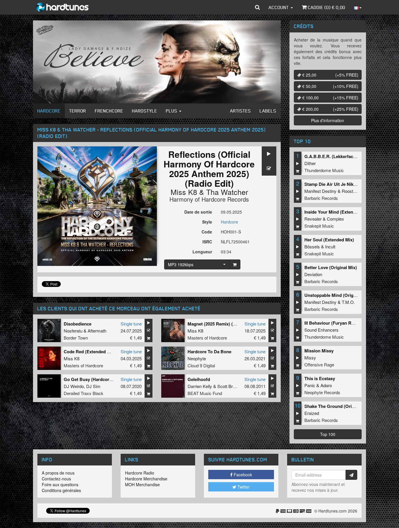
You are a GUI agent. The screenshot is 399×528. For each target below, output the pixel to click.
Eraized (311, 413)
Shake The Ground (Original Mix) (338, 406)
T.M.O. (348, 302)
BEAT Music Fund (205, 393)
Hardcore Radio (139, 473)
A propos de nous (58, 473)
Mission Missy (319, 350)
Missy (310, 357)
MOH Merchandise (142, 484)
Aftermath (97, 331)
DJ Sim (93, 386)
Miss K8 (184, 191)
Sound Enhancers (321, 330)
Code (207, 232)
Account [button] (279, 7)
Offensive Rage (319, 364)
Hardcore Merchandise (146, 479)
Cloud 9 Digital (201, 365)
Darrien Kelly (200, 386)
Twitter (243, 487)
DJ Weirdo (74, 386)
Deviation (313, 274)
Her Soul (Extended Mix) (329, 239)
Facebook (242, 474)
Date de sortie (198, 212)
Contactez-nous (56, 479)
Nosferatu (73, 331)
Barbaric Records (321, 198)
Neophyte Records (322, 392)
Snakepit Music (319, 226)
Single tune (131, 324)
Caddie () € (326, 7)
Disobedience (77, 324)
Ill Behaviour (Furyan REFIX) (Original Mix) (347, 323)
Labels (268, 111)
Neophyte (197, 358)
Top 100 (327, 434)
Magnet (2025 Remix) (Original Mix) (223, 324)
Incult (330, 246)
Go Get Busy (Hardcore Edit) (93, 379)
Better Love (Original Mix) (330, 267)
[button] (257, 7)
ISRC (207, 242)
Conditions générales (61, 490)
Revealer (313, 219)
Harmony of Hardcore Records (209, 199)
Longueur (202, 252)
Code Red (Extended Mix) (90, 351)
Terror (77, 111)
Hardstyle (144, 111)
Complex (335, 219)
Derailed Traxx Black (83, 393)
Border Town (76, 338)
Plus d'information (327, 120)
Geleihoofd (199, 379)
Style (207, 222)
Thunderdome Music (324, 170)
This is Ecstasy (319, 378)
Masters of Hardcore (207, 338)
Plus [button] (172, 111)
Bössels (312, 246)
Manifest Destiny (320, 191)
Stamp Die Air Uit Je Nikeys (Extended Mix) (348, 184)
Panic (309, 385)
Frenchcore (109, 111)
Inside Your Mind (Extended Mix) (337, 212)
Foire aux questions (60, 484)
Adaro (326, 385)
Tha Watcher (227, 191)
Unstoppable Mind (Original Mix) (337, 295)
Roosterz (350, 191)
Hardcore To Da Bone (209, 351)
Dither (310, 163)
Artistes (240, 111)
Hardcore (48, 111)
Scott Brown (229, 386)
